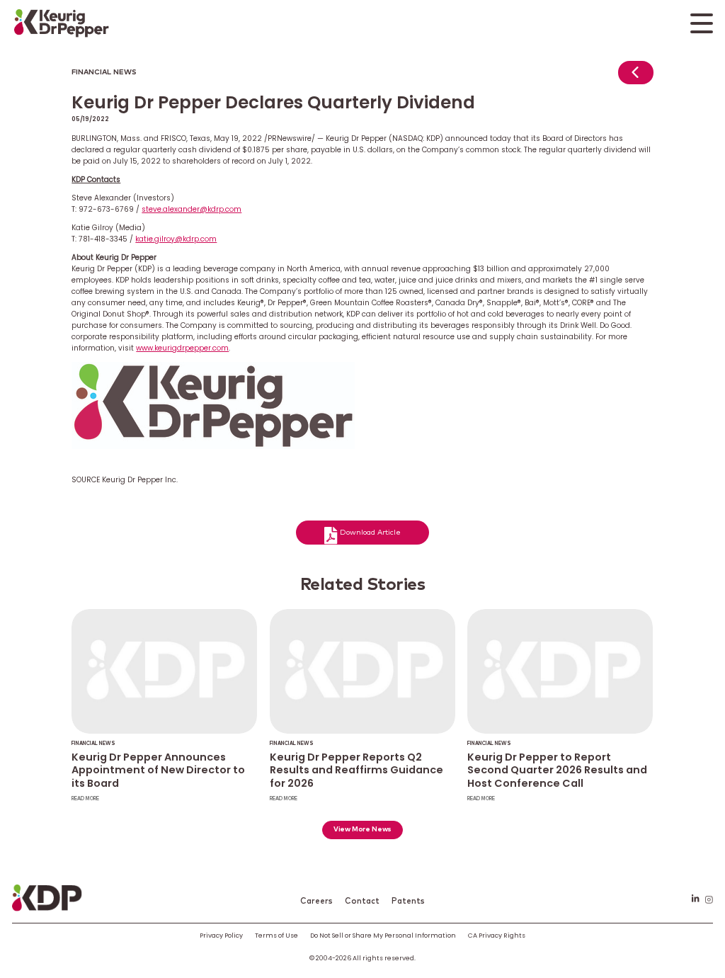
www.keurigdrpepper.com (182, 348)
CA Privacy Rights (496, 935)
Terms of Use (276, 935)
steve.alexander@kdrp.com (191, 209)
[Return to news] (635, 76)
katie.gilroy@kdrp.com (176, 239)
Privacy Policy (221, 935)
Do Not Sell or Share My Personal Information (383, 935)
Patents (408, 901)
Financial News (104, 72)
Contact (362, 901)
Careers (316, 901)
